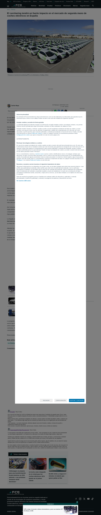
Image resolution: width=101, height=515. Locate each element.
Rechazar (46, 400)
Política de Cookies (37, 133)
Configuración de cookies (23, 135)
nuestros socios (39, 154)
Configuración (61, 400)
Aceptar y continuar (77, 400)
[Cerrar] (77, 502)
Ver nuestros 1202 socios (24, 180)
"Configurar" (20, 160)
